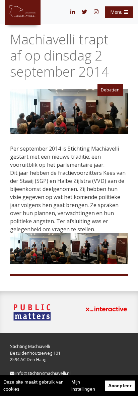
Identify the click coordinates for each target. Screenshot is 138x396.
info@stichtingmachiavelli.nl (42, 373)
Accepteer (119, 385)
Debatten (110, 90)
